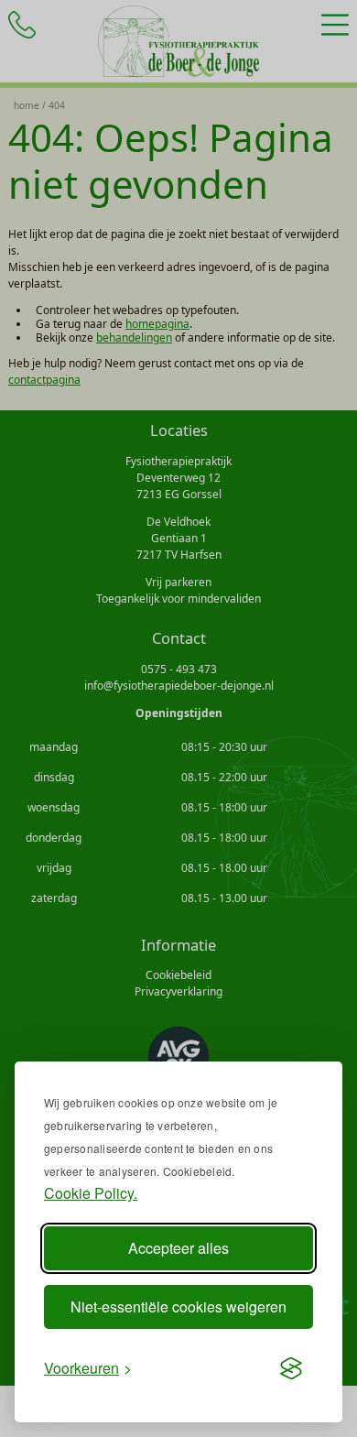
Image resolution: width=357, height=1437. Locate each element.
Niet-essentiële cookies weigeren (178, 1306)
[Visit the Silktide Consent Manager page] (291, 1368)
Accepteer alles (178, 1247)
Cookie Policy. (90, 1192)
